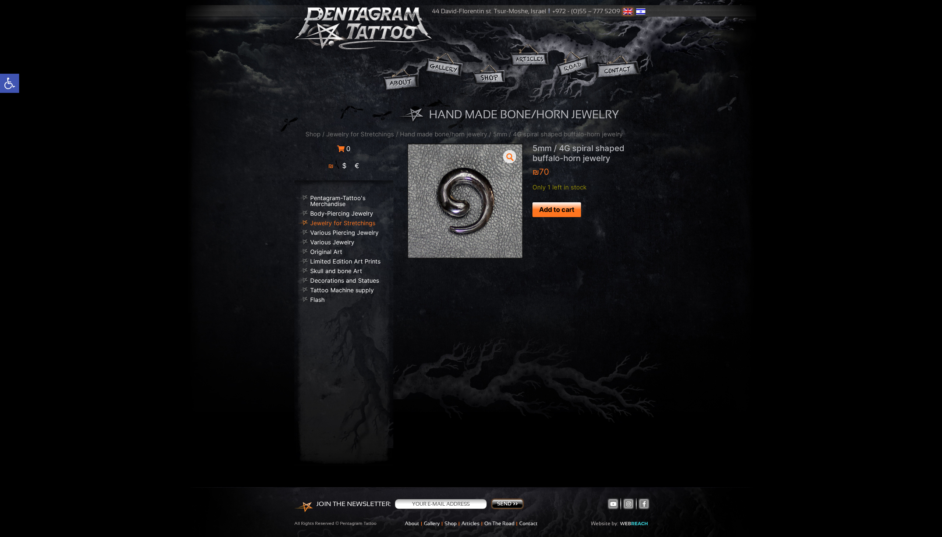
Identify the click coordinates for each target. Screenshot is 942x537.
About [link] (412, 523)
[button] (509, 156)
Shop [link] (313, 134)
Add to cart (556, 209)
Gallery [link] (432, 523)
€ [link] (357, 166)
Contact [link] (528, 523)
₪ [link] (331, 166)
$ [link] (344, 166)
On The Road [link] (499, 523)
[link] (9, 83)
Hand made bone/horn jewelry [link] (443, 134)
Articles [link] (470, 523)
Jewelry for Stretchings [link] (360, 134)
